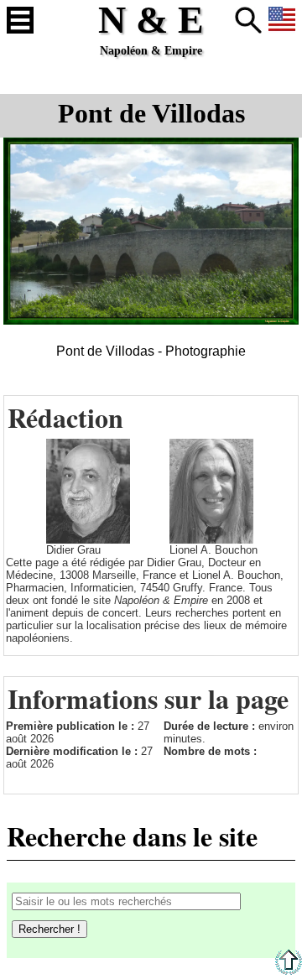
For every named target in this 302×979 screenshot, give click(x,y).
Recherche (248, 20)
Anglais (281, 20)
